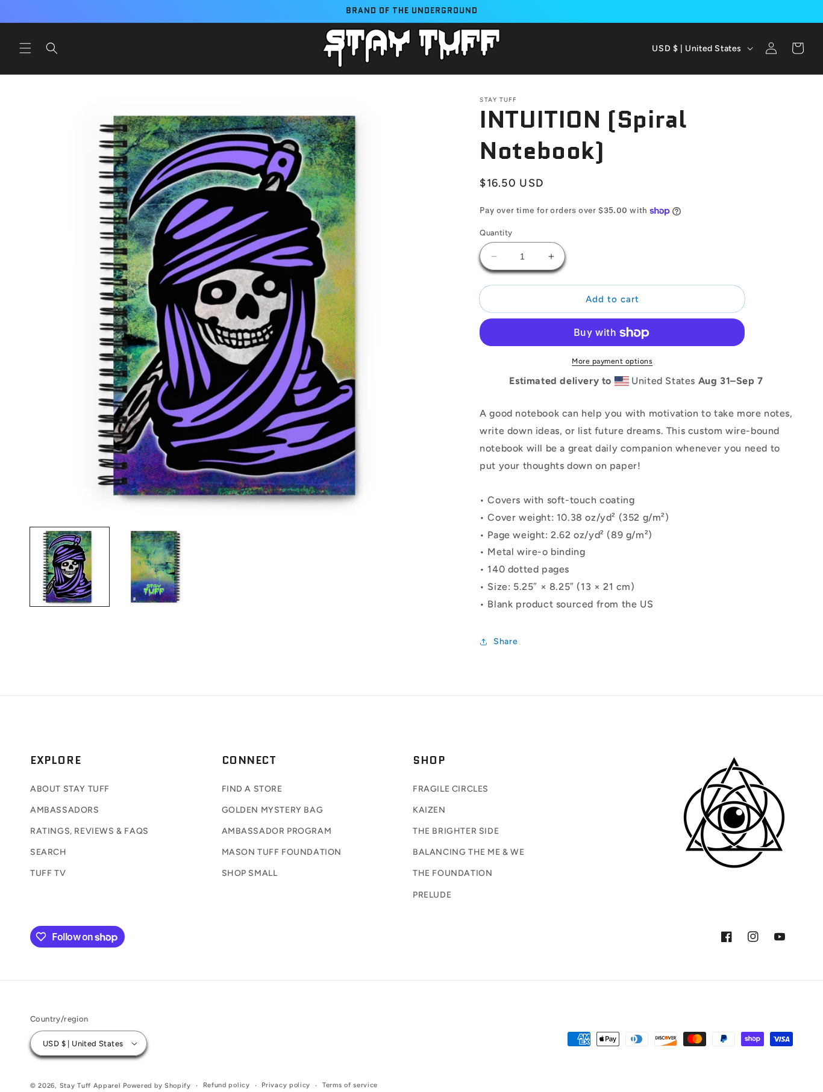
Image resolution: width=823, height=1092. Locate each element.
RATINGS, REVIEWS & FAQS (89, 831)
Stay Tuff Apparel (90, 1086)
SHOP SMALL (250, 873)
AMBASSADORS (64, 810)
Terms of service (350, 1085)
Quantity (496, 232)
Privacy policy (285, 1085)
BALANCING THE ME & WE (469, 852)
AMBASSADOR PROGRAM (277, 831)
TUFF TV (48, 873)
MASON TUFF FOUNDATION (282, 852)
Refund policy (226, 1085)
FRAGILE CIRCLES (451, 789)
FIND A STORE (252, 789)
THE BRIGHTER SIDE (456, 831)
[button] (25, 48)
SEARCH (48, 852)
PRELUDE (432, 895)
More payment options (612, 362)
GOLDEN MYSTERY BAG (273, 810)
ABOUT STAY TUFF (70, 789)
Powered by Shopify (157, 1086)
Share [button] (505, 641)
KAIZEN (429, 810)
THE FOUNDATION (452, 873)
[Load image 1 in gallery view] (69, 566)
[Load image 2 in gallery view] (154, 566)
